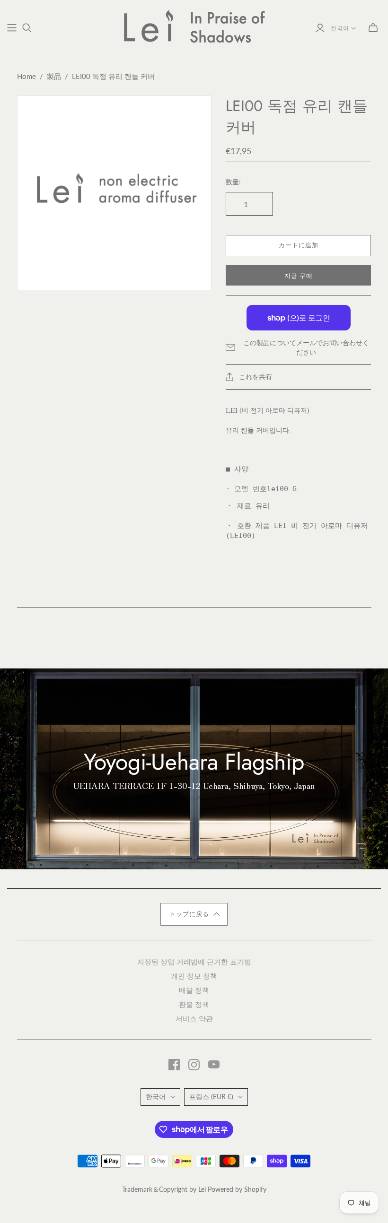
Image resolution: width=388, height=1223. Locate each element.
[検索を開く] (27, 28)
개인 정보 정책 (194, 975)
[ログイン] (320, 28)
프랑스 (211, 1097)
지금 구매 (298, 276)
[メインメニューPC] (12, 28)
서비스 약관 (194, 1018)
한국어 (340, 28)
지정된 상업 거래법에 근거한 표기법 (194, 961)
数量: (233, 182)
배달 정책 (194, 990)
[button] (194, 914)
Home (26, 76)
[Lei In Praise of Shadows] (194, 26)
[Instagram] (194, 1064)
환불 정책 (194, 1004)
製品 (54, 76)
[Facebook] (174, 1064)
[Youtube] (214, 1064)
